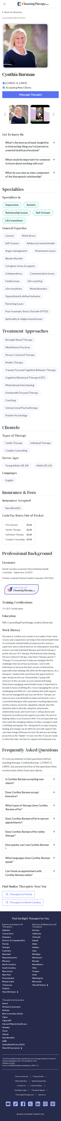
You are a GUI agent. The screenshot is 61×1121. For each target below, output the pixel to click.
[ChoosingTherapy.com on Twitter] (30, 1104)
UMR (4, 1041)
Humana (6, 1027)
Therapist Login (20, 1090)
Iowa (34, 951)
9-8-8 (12, 1063)
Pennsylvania (8, 978)
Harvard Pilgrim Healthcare (14, 1024)
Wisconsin (37, 981)
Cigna (4, 1017)
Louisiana (6, 951)
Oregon (35, 971)
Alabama (6, 930)
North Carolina (9, 964)
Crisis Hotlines (36, 1085)
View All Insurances (11, 1048)
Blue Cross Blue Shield (12, 1014)
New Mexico (37, 964)
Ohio (34, 968)
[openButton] (4, 4)
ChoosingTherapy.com (24, 1095)
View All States (9, 992)
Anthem (5, 1010)
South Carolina (9, 968)
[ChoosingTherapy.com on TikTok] (15, 1104)
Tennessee (7, 985)
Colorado (36, 937)
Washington (37, 978)
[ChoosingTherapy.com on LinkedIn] (37, 1104)
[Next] (53, 114)
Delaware (6, 937)
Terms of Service (21, 1076)
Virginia (5, 988)
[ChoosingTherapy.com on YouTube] (8, 1104)
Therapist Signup (38, 1090)
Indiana (35, 947)
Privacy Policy (38, 1076)
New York (6, 975)
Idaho (34, 944)
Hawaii (35, 940)
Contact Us (21, 1085)
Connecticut (7, 933)
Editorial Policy (21, 1081)
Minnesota (37, 957)
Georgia (6, 947)
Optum (5, 1034)
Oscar (5, 1031)
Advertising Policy (39, 1081)
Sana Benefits (8, 1038)
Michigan (36, 954)
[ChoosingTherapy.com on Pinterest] (53, 1104)
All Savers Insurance (11, 1007)
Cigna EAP (6, 1020)
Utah (34, 975)
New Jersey (7, 971)
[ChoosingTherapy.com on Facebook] (23, 1104)
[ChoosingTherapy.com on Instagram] (45, 1104)
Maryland (6, 954)
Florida (5, 944)
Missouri (6, 961)
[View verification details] (30, 589)
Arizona (35, 930)
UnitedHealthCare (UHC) (13, 1044)
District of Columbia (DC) (13, 940)
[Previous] (5, 114)
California (36, 933)
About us (42, 1095)
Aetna (5, 1003)
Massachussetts (9, 957)
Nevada (35, 961)
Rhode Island (8, 981)
